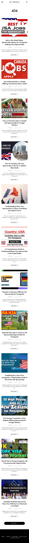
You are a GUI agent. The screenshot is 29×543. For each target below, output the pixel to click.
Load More (13, 523)
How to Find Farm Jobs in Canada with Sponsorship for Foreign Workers (14, 123)
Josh (12, 47)
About (3, 536)
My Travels (14, 2)
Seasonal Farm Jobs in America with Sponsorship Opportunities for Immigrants (14, 334)
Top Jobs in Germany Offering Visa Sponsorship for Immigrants (14, 293)
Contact (8, 536)
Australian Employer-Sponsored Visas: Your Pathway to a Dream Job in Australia (14, 503)
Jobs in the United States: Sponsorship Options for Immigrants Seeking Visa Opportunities (14, 42)
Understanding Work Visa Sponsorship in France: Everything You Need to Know (14, 208)
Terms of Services (14, 537)
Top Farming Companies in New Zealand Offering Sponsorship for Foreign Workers (14, 420)
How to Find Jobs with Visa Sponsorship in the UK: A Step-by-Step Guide (14, 165)
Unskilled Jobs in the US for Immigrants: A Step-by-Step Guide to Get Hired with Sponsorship (14, 377)
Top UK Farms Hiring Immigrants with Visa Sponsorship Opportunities (14, 462)
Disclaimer (15, 536)
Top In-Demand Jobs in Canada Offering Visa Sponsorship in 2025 (14, 82)
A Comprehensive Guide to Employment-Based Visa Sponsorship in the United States (14, 251)
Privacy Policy (23, 536)
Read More (13, 54)
